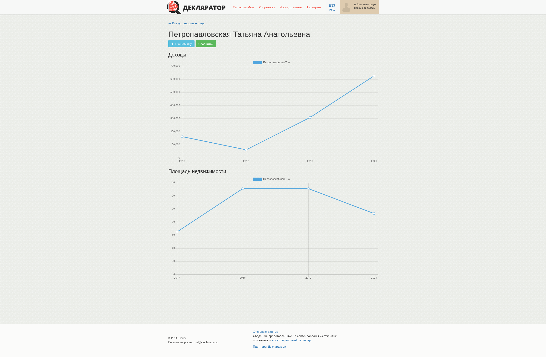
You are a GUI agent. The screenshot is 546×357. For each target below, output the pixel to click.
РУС (332, 9)
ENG (332, 5)
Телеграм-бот (244, 7)
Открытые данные (265, 331)
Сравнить (205, 44)
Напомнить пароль (364, 7)
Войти (357, 4)
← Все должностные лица (186, 23)
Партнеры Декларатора (269, 346)
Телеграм (313, 7)
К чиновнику (183, 44)
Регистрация (369, 4)
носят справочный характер (291, 340)
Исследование (290, 7)
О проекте (267, 7)
